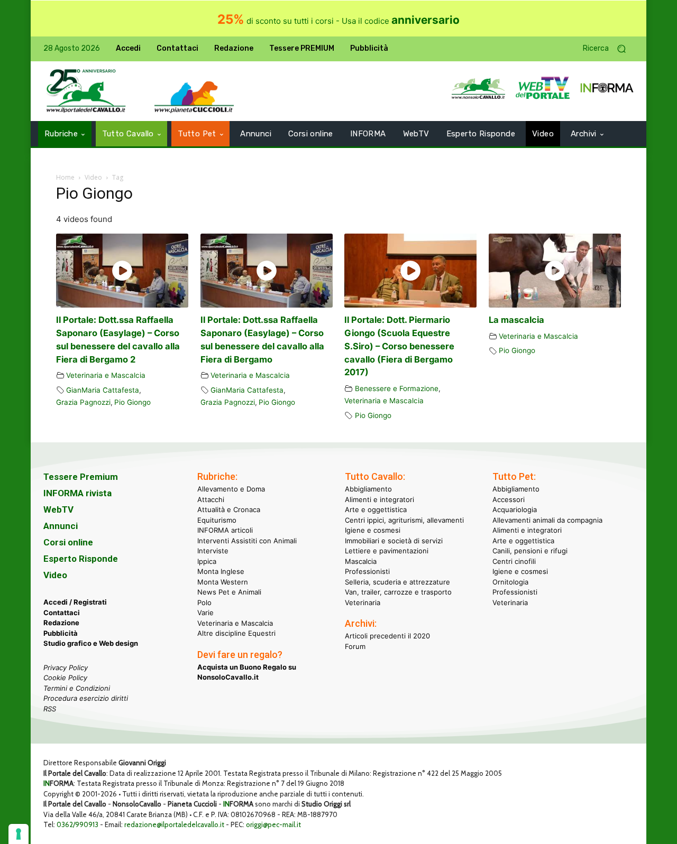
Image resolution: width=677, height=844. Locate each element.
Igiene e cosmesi (372, 530)
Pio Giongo (132, 402)
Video (93, 177)
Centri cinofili (514, 561)
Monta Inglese (220, 571)
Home (65, 177)
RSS (49, 708)
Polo (204, 602)
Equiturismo (216, 520)
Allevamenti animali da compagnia (547, 520)
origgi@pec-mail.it (273, 824)
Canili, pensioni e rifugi (530, 550)
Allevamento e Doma (231, 489)
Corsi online (68, 542)
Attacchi (210, 499)
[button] (608, 48)
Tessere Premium (80, 476)
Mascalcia (361, 561)
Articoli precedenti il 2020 (387, 636)
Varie (205, 612)
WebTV (58, 509)
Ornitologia (510, 582)
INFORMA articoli (225, 530)
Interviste (212, 550)
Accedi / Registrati (75, 602)
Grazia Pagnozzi (83, 402)
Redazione (61, 622)
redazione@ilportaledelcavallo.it (174, 824)
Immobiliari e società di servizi (394, 540)
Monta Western (222, 582)
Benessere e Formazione (396, 388)
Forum (355, 646)
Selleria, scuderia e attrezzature (397, 582)
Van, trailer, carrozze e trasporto (398, 592)
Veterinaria (362, 602)
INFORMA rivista (77, 493)
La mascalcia (516, 319)
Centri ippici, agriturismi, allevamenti (404, 520)
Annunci (60, 526)
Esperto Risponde (80, 558)
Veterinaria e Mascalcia (105, 375)
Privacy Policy (65, 667)
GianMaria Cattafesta (102, 390)
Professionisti (367, 571)
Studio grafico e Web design (90, 643)
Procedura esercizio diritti (85, 698)
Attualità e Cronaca (228, 509)
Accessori (508, 499)
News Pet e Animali (229, 592)
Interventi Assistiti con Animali (247, 540)
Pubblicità (60, 633)
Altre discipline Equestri (236, 633)
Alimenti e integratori (379, 499)
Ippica (206, 561)
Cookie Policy (65, 677)
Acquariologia (514, 509)
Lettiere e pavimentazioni (386, 550)
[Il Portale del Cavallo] (86, 91)
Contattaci (61, 612)
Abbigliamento (368, 489)
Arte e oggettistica (376, 509)
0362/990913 (77, 824)
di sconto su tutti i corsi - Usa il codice (338, 21)
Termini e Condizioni (76, 688)
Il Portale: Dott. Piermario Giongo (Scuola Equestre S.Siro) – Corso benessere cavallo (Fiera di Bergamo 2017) (399, 345)
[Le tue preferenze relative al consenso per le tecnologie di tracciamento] (18, 834)
